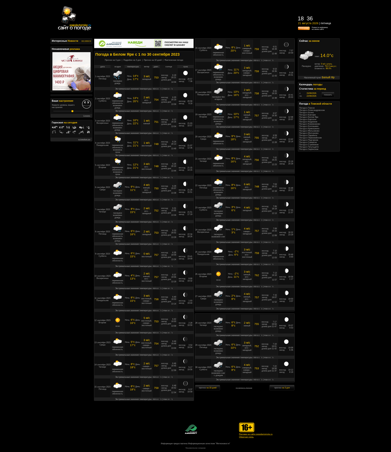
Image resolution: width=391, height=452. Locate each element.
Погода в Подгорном (308, 140)
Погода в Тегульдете (309, 147)
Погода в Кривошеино (309, 128)
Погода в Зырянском (308, 149)
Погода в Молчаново (308, 133)
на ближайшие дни (84, 139)
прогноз (207, 388)
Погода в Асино (306, 112)
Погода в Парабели (308, 135)
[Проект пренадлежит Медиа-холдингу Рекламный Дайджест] (191, 429)
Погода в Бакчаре (307, 115)
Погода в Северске (308, 142)
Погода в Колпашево (308, 126)
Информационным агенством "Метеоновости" (209, 443)
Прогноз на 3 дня (113, 60)
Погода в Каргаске (307, 119)
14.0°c (326, 55)
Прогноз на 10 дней (153, 60)
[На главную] (75, 30)
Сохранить (86, 116)
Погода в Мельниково (309, 131)
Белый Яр (328, 77)
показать (328, 95)
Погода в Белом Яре (308, 117)
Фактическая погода (173, 60)
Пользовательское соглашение (196, 448)
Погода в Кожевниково (309, 124)
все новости (86, 41)
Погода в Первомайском (310, 138)
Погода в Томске (307, 108)
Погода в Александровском (312, 110)
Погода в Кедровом (308, 121)
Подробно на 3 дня (132, 60)
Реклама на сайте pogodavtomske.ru (255, 434)
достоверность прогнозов (244, 388)
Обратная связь (246, 437)
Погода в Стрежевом (308, 144)
